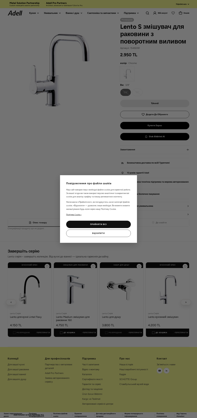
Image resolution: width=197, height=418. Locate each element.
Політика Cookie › (74, 215)
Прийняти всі (98, 224)
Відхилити (98, 233)
